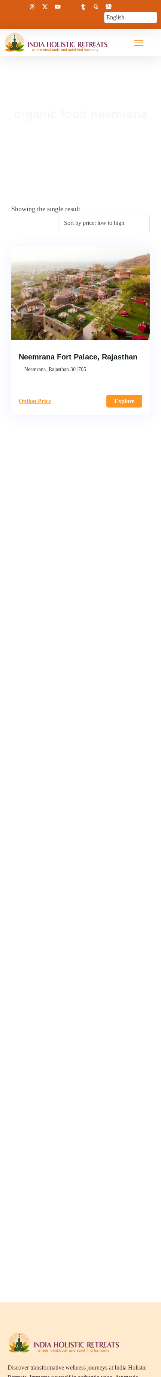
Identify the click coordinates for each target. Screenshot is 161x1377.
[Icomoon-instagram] (19, 7)
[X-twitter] (45, 7)
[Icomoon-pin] (70, 7)
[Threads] (32, 7)
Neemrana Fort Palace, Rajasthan (78, 357)
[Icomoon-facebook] (7, 7)
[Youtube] (58, 7)
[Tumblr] (83, 7)
